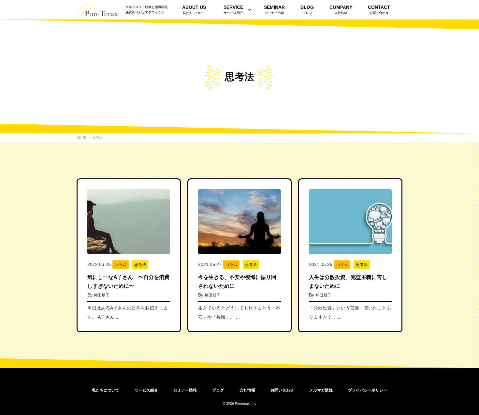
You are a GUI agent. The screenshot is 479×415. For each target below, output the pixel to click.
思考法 (140, 264)
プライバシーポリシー (367, 390)
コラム (120, 264)
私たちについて (105, 390)
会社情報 (247, 390)
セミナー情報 (185, 390)
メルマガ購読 (321, 390)
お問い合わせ (282, 390)
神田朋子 (101, 295)
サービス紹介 (233, 10)
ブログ (218, 390)
